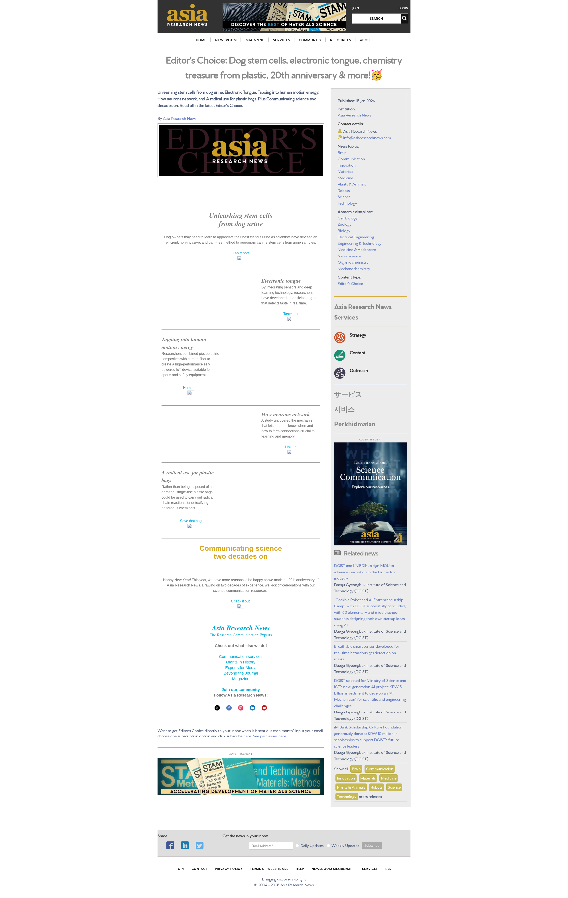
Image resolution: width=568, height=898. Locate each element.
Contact (199, 868)
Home (201, 40)
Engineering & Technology (360, 242)
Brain (342, 152)
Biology (344, 230)
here (247, 735)
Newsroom (226, 40)
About (366, 40)
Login (403, 8)
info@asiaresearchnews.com (367, 137)
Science (344, 196)
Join (355, 8)
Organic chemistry (353, 261)
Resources (340, 40)
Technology (347, 202)
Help (300, 868)
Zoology (344, 223)
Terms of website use (269, 868)
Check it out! (240, 601)
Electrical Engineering (356, 236)
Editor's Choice (350, 283)
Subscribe (372, 845)
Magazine (255, 40)
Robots (344, 190)
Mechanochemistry (354, 268)
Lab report (241, 253)
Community (310, 40)
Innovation (347, 164)
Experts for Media (240, 667)
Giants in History (240, 662)
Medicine (345, 177)
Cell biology (348, 217)
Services (281, 40)
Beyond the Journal (241, 673)
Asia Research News (179, 117)
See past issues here (269, 735)
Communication (351, 158)
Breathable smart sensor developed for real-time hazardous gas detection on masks (366, 652)
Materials (345, 171)
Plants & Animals (352, 183)
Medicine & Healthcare (357, 249)
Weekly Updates (345, 845)
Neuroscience (349, 255)
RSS (388, 868)
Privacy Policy (229, 868)
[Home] (188, 15)
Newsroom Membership (333, 868)
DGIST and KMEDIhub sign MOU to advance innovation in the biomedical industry (365, 571)
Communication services (240, 656)
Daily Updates (311, 845)
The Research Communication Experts (241, 634)
